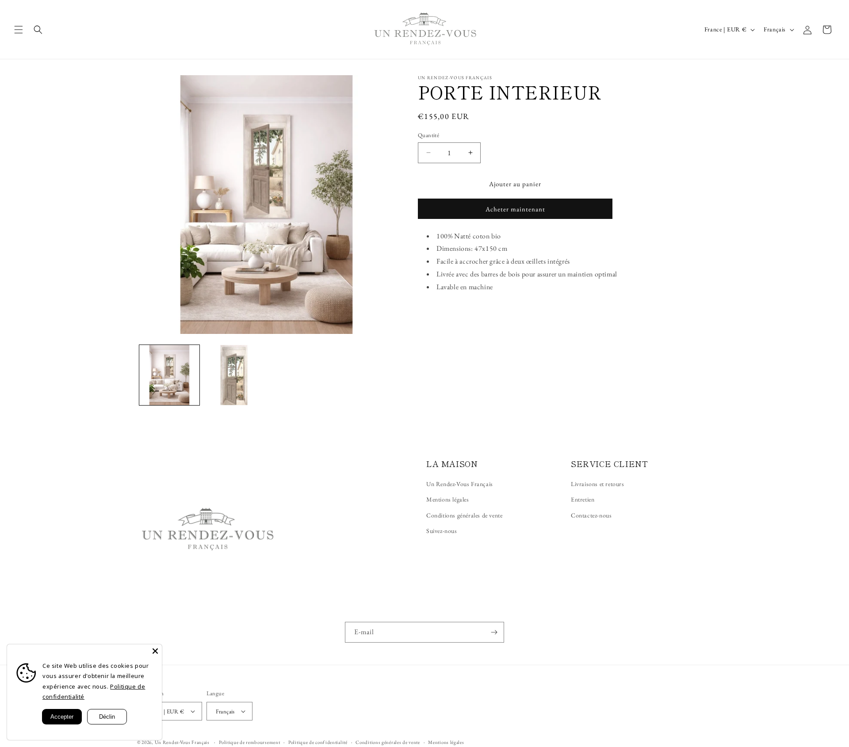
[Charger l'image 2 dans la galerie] (234, 375)
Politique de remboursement (249, 742)
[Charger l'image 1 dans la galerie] (169, 375)
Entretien (582, 499)
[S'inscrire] (494, 632)
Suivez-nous (441, 531)
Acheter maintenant (515, 209)
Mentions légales (447, 499)
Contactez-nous (591, 515)
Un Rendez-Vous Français (459, 484)
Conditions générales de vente (464, 515)
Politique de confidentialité (318, 742)
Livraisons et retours (597, 484)
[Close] (155, 651)
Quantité (428, 135)
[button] (18, 29)
